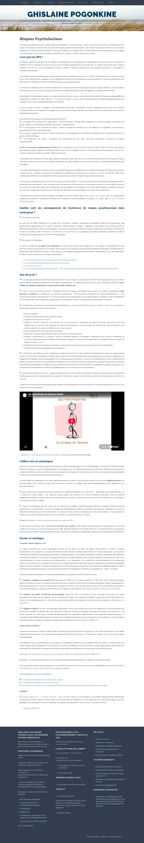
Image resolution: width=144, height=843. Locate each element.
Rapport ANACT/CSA (32, 708)
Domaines (25, 2)
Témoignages (25, 808)
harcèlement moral (35, 68)
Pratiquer (50, 2)
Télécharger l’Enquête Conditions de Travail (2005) (101, 589)
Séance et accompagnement (106, 785)
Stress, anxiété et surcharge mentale (109, 755)
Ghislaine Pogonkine (72, 14)
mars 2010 (24, 79)
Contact (111, 2)
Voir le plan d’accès (65, 773)
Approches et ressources (105, 742)
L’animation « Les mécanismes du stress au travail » (40, 455)
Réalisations (24, 812)
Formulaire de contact (66, 796)
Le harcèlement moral (33, 266)
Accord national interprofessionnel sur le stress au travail (46, 263)
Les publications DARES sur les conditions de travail (42, 680)
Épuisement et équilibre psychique (109, 746)
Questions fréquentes (66, 2)
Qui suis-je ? (83, 2)
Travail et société (102, 739)
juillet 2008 (88, 76)
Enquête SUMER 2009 (90, 620)
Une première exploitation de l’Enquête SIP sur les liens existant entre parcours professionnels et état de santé (64, 685)
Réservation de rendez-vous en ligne (71, 784)
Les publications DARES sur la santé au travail (40, 682)
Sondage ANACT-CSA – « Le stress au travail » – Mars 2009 (44, 697)
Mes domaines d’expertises (30, 799)
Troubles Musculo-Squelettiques (64, 232)
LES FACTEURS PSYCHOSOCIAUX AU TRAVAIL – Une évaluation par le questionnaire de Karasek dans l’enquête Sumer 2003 (71, 269)
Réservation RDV (98, 2)
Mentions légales (64, 813)
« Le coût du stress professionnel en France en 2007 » (54, 520)
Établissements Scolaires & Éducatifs (109, 770)
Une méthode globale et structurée (109, 767)
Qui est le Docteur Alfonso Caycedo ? (33, 821)
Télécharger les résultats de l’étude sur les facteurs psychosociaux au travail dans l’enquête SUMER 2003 (59, 654)
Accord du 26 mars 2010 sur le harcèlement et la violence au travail (50, 260)
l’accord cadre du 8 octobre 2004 (96, 196)
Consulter (37, 2)
